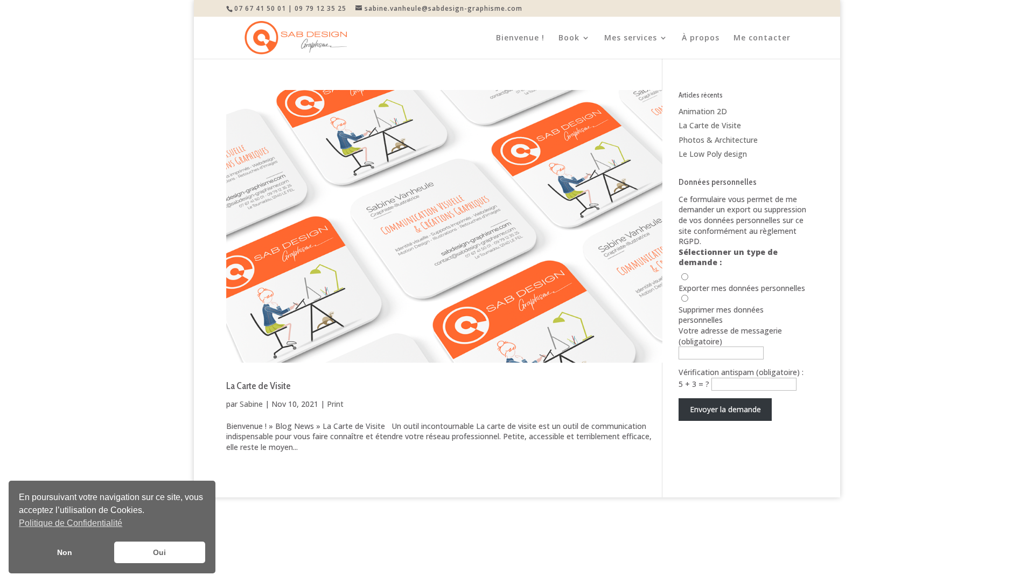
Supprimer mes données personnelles (721, 314)
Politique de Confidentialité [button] (70, 523)
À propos (700, 38)
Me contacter (762, 38)
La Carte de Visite (258, 386)
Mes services (630, 38)
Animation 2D (703, 111)
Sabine (251, 404)
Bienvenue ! (520, 38)
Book (568, 38)
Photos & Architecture (718, 140)
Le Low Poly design (713, 154)
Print (335, 404)
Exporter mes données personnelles (742, 288)
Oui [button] (159, 552)
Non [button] (64, 552)
